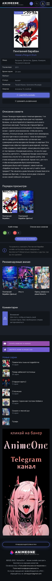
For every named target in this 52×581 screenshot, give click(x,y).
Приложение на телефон (26, 239)
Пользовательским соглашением (32, 566)
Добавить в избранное (27, 101)
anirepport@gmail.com (33, 574)
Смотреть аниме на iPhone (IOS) (21, 349)
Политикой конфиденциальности (26, 568)
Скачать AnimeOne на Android (20, 343)
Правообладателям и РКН (26, 544)
